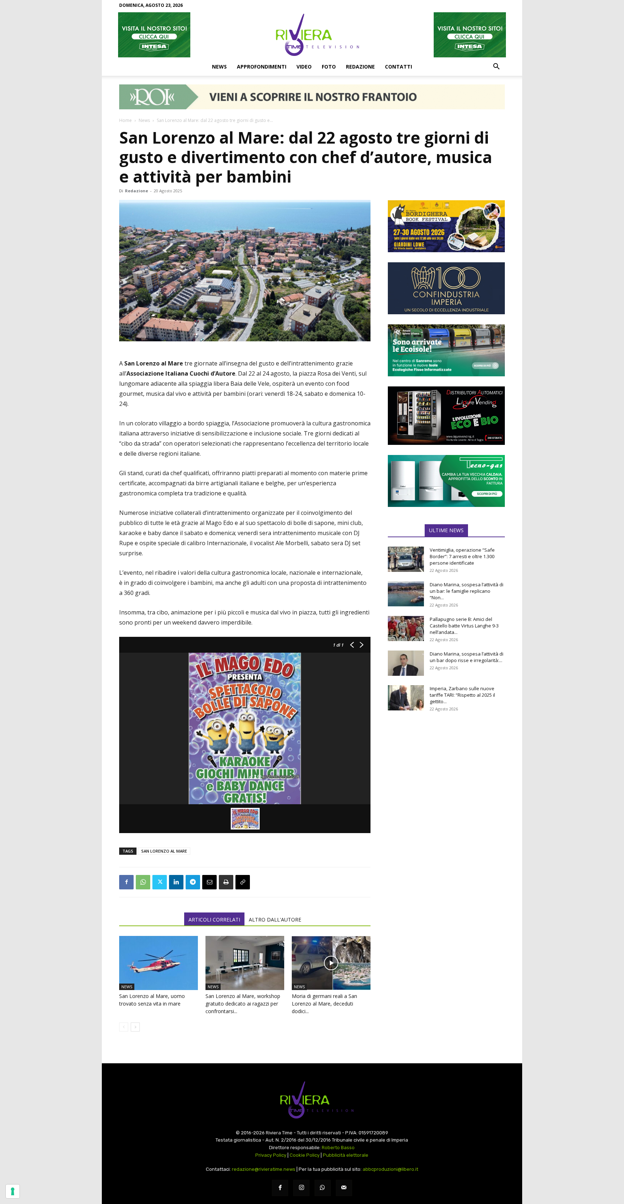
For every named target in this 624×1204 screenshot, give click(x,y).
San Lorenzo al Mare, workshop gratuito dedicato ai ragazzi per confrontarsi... (242, 1004)
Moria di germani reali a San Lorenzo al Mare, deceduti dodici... (324, 1004)
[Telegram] (193, 882)
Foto (329, 66)
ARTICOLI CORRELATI (214, 919)
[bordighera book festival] (446, 226)
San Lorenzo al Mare (164, 851)
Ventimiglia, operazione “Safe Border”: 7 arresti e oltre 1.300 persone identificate (462, 556)
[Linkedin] (176, 882)
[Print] (226, 882)
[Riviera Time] (312, 35)
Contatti (398, 66)
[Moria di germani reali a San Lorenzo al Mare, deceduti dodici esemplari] (331, 963)
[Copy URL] (242, 882)
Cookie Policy (305, 1155)
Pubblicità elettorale (345, 1155)
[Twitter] (159, 882)
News (219, 66)
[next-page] (135, 1027)
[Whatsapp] (323, 1188)
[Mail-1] (344, 1188)
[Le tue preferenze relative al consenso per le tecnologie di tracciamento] (13, 1191)
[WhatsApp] (143, 882)
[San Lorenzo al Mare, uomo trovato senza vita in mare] (158, 963)
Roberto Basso (338, 1147)
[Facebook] (126, 882)
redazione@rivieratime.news (263, 1169)
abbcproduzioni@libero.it (390, 1169)
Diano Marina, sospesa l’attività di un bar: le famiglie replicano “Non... (466, 591)
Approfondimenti (261, 66)
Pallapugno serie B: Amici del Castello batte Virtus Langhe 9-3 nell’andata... (464, 625)
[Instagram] (301, 1188)
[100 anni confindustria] (446, 288)
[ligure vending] (446, 415)
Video (304, 66)
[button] (496, 67)
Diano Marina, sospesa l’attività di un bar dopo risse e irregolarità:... (466, 657)
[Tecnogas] (446, 481)
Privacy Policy (270, 1155)
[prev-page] (123, 1027)
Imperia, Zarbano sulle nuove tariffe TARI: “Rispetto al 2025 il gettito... (462, 695)
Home (125, 120)
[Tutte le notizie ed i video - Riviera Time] (312, 1099)
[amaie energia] (446, 350)
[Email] (209, 882)
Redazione (360, 66)
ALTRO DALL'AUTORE (275, 919)
